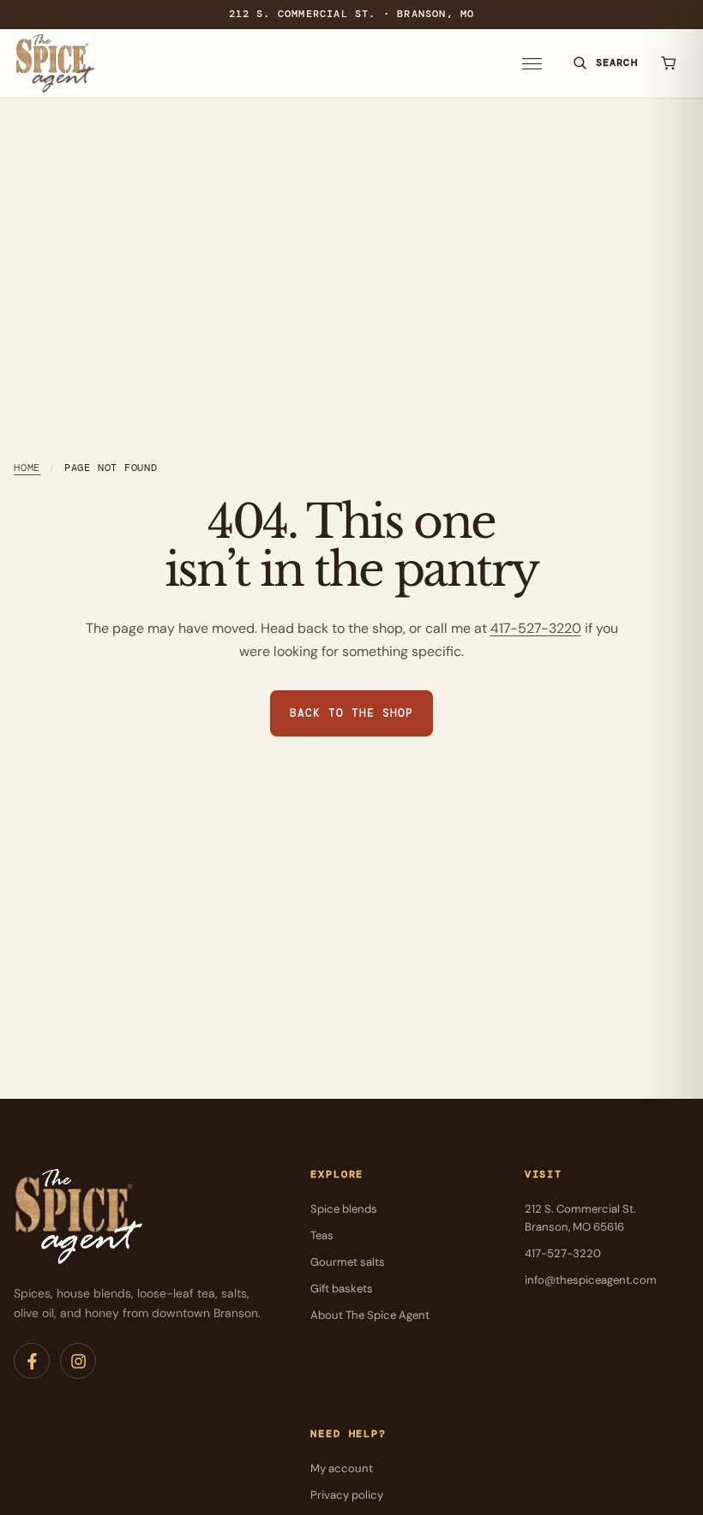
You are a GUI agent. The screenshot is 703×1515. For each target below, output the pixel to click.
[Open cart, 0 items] (668, 63)
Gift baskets (341, 1288)
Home (27, 467)
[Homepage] (55, 63)
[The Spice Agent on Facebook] (32, 1361)
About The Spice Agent (370, 1315)
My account (341, 1468)
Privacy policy (346, 1495)
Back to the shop (352, 713)
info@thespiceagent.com (591, 1280)
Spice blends (343, 1209)
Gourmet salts (347, 1262)
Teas (321, 1235)
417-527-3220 (535, 628)
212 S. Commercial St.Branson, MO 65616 (580, 1218)
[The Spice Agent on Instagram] (78, 1361)
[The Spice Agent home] (78, 1217)
